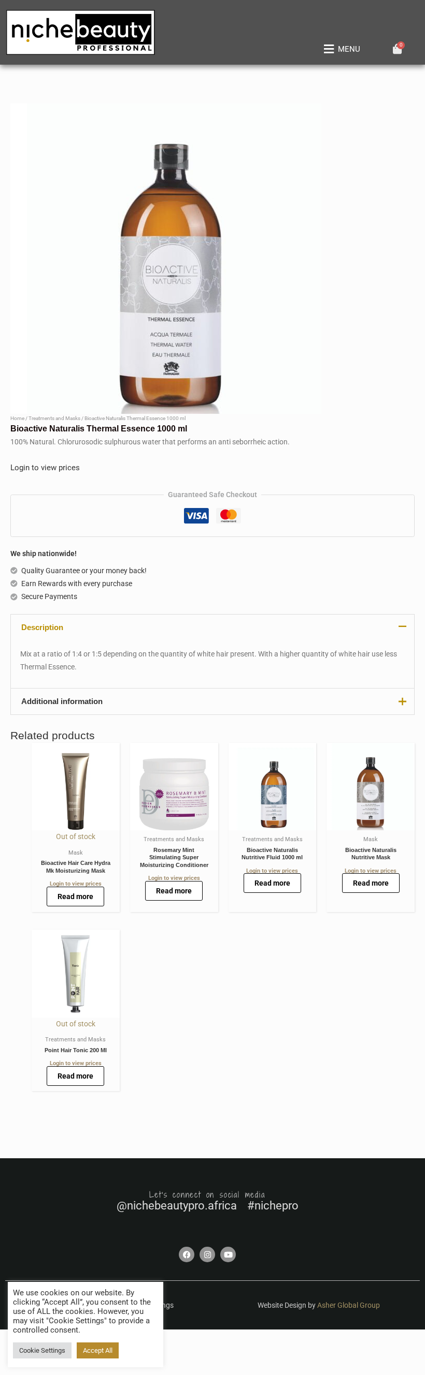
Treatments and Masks (54, 418)
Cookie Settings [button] (42, 1350)
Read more (75, 896)
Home (17, 418)
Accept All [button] (97, 1350)
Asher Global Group (348, 1305)
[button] (340, 49)
